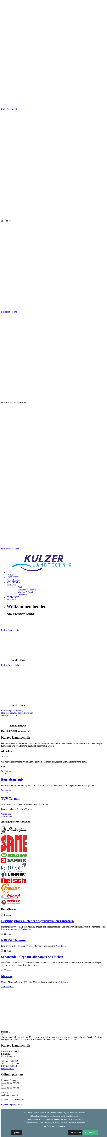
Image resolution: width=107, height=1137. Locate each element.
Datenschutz (17, 1104)
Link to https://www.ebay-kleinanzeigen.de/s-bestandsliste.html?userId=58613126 (17, 713)
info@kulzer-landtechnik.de (10, 1067)
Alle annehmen (90, 1132)
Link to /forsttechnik (10, 665)
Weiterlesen (6, 771)
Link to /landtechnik (10, 630)
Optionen (16, 1132)
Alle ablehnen (75, 1132)
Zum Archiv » (7, 816)
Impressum (6, 1104)
